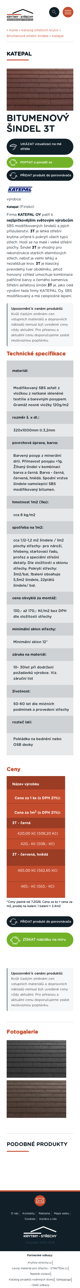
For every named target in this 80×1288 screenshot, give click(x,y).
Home (13, 30)
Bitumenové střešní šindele (27, 36)
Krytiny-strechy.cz (40, 1262)
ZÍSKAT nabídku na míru (44, 939)
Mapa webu (61, 1213)
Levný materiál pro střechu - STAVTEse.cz (40, 1268)
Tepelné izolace (40, 1274)
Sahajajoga (63, 1279)
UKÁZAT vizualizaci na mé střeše (40, 147)
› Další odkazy (40, 1285)
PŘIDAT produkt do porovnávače (45, 175)
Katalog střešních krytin (39, 30)
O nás (14, 1213)
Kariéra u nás (48, 1219)
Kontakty (28, 1213)
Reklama (44, 1213)
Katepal (58, 36)
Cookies (30, 1219)
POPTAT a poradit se (36, 162)
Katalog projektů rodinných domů (31, 1279)
